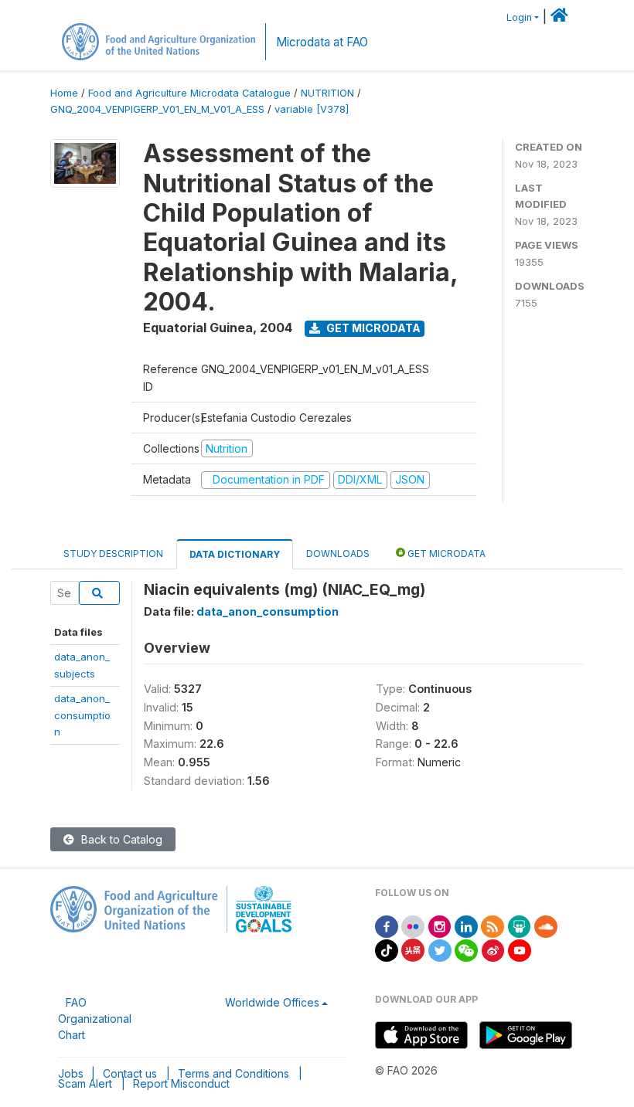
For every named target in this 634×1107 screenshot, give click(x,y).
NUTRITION (327, 93)
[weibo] (493, 949)
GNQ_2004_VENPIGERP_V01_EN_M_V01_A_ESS (157, 109)
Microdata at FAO (322, 42)
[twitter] (440, 949)
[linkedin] (466, 925)
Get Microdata (372, 327)
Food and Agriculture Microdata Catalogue (189, 93)
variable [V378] (311, 109)
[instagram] (440, 925)
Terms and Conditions (233, 1073)
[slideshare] (519, 925)
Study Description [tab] (113, 553)
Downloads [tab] (338, 553)
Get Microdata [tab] (445, 553)
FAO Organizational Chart (94, 1018)
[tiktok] (386, 949)
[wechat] (466, 949)
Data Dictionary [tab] (234, 554)
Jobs (71, 1073)
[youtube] (519, 949)
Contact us (130, 1073)
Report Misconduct (181, 1083)
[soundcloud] (545, 925)
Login (519, 17)
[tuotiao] (412, 949)
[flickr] (412, 925)
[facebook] (386, 925)
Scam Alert (85, 1083)
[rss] (492, 925)
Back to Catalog (120, 839)
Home (64, 93)
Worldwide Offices (272, 1002)
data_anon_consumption (82, 715)
